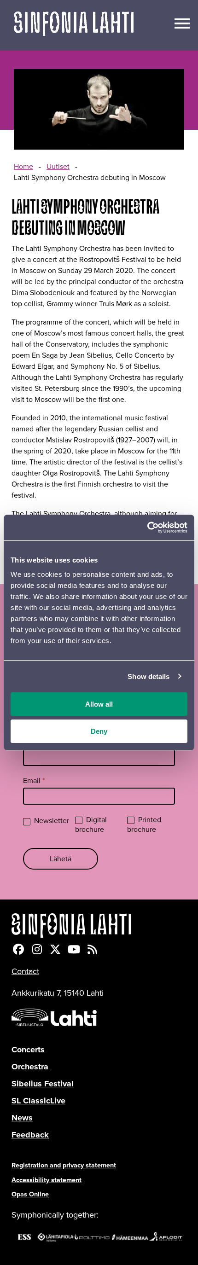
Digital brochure (91, 825)
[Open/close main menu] (182, 22)
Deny (99, 731)
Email (34, 780)
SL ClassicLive (38, 1101)
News (22, 1118)
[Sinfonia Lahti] (99, 925)
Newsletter (50, 821)
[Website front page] (74, 25)
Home (23, 166)
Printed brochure (144, 825)
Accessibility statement (47, 1180)
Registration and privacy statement (64, 1165)
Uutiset (58, 166)
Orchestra (30, 1067)
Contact (25, 971)
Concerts (28, 1050)
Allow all (99, 704)
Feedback (30, 1135)
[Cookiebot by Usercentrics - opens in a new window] (147, 528)
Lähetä (60, 858)
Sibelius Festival (43, 1084)
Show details (148, 676)
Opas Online (30, 1194)
